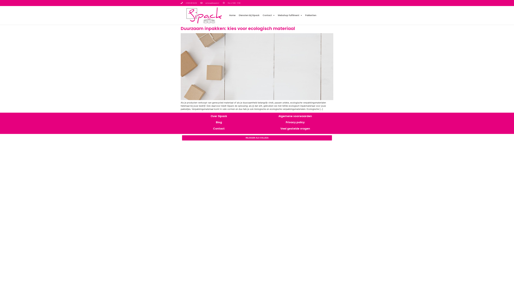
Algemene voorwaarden (295, 116)
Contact (267, 15)
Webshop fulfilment (288, 15)
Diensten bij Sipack (249, 15)
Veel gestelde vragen (295, 128)
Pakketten (310, 15)
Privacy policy (295, 122)
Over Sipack (219, 116)
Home (232, 15)
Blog (219, 122)
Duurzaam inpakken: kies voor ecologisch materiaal (238, 28)
